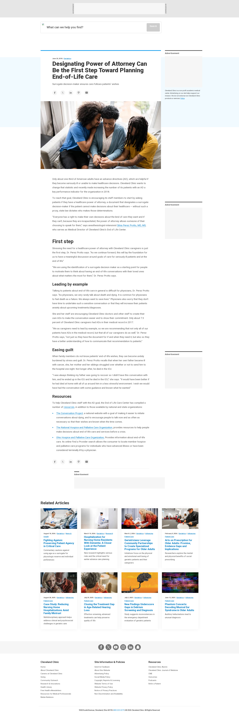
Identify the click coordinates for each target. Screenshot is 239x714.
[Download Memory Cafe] (139, 518)
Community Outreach (49, 680)
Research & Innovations (50, 684)
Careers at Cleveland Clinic (51, 674)
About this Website (102, 670)
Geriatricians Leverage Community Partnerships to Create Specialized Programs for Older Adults (139, 545)
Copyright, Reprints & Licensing (107, 680)
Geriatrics (67, 58)
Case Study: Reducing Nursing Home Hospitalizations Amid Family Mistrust (56, 609)
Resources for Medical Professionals (56, 694)
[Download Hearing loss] (99, 582)
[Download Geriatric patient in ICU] (59, 518)
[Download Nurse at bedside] (99, 518)
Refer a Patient (155, 684)
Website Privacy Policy (103, 687)
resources (69, 407)
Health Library (46, 687)
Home (43, 667)
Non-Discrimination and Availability (108, 694)
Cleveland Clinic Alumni (158, 667)
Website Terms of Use (103, 684)
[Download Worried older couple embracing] (59, 582)
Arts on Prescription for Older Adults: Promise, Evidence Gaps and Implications (178, 545)
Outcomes (153, 677)
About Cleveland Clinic (50, 670)
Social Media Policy (102, 677)
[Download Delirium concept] (139, 582)
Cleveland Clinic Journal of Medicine (163, 670)
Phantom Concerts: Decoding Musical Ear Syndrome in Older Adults (179, 607)
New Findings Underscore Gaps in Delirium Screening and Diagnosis (139, 607)
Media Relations (47, 697)
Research (109, 533)
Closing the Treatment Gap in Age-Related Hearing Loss (99, 607)
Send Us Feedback (102, 667)
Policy (182, 98)
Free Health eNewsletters (51, 690)
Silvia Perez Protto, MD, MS (131, 225)
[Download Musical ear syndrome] (180, 582)
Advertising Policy (101, 674)
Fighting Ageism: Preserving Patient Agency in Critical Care (59, 543)
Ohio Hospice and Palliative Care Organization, (80, 437)
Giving (43, 677)
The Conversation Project (69, 413)
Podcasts (152, 680)
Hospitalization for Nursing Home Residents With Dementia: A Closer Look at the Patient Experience (98, 542)
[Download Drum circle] (180, 518)
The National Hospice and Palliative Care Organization (84, 427)
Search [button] (153, 26)
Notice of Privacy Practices (105, 690)
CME (150, 674)
